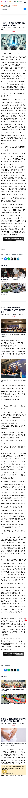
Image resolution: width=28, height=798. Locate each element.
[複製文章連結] (18, 258)
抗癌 (5, 665)
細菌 (5, 254)
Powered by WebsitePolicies (7, 773)
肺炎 (22, 254)
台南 (9, 665)
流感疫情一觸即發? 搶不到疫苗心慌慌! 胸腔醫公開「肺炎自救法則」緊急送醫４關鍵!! (13, 278)
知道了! (4, 771)
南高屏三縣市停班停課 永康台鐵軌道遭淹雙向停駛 (13, 704)
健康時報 (20, 1)
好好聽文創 (13, 1)
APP (3, 1)
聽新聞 (13, 31)
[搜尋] (25, 9)
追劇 (7, 1)
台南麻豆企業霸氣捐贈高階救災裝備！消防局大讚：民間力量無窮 (13, 689)
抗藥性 (9, 254)
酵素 (18, 254)
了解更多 (8, 769)
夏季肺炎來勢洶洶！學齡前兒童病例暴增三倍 (11, 292)
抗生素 (14, 254)
